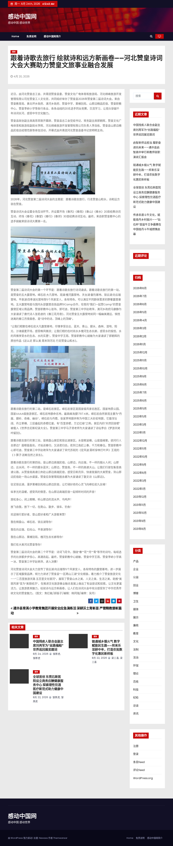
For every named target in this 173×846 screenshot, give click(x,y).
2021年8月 (139, 529)
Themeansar (60, 838)
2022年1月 (139, 489)
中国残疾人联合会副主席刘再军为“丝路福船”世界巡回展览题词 (48, 645)
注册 (136, 746)
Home (15, 36)
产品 (136, 561)
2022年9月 (139, 465)
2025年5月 (140, 408)
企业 (136, 569)
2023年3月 (139, 425)
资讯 (136, 714)
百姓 (136, 682)
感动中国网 (22, 16)
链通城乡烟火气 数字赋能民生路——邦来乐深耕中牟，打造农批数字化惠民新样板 (107, 648)
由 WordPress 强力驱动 (20, 838)
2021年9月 (139, 521)
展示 (136, 617)
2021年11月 (139, 505)
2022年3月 (139, 481)
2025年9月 (139, 376)
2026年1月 (139, 344)
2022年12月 (140, 441)
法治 (136, 657)
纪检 (136, 697)
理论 (136, 673)
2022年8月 (139, 473)
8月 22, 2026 (99, 658)
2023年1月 (139, 432)
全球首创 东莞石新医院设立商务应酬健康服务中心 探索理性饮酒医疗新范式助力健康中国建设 (48, 685)
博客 (136, 593)
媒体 (14, 52)
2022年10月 (140, 457)
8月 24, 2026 (40, 654)
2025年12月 (140, 352)
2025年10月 (140, 368)
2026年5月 (140, 312)
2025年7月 (140, 392)
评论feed (139, 770)
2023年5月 (139, 416)
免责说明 (31, 36)
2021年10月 (140, 513)
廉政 (136, 625)
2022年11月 (139, 449)
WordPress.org (143, 778)
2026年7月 (140, 296)
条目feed (139, 762)
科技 (136, 690)
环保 (136, 666)
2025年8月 (140, 384)
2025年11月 (140, 360)
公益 (136, 577)
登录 (136, 754)
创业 (136, 585)
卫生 (136, 601)
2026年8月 (140, 288)
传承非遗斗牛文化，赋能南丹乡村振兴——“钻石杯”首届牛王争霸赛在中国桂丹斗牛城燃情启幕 (147, 224)
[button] (151, 36)
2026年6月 (140, 304)
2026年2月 (139, 336)
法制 (136, 649)
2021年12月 (139, 497)
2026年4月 (140, 320)
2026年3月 (139, 328)
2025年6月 (140, 401)
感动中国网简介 (52, 36)
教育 (136, 633)
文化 (136, 641)
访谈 (136, 706)
